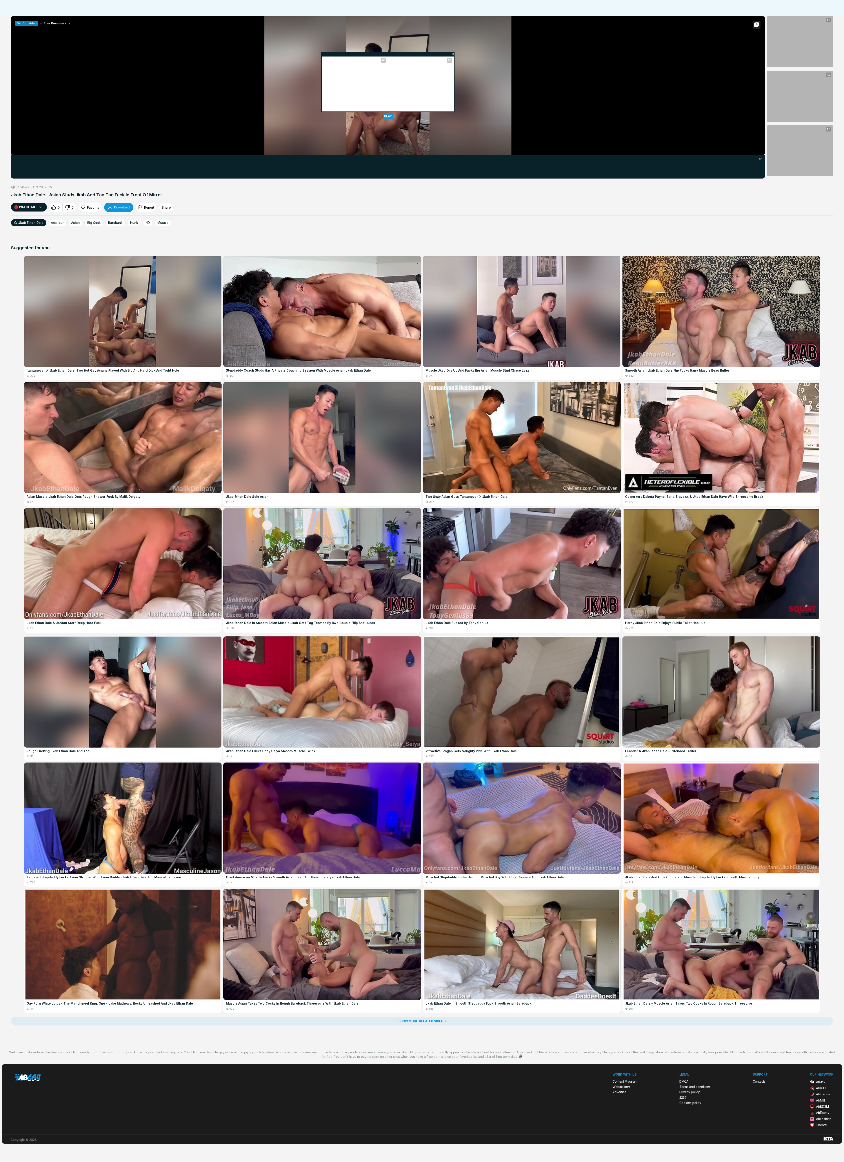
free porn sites (507, 1056)
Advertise (619, 1092)
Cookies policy (690, 1103)
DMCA (683, 1081)
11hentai (821, 1125)
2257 (683, 1097)
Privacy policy (689, 1092)
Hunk (134, 222)
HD (148, 222)
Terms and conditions (695, 1087)
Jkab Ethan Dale (31, 222)
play (388, 116)
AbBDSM (822, 1106)
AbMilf (820, 1100)
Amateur (57, 222)
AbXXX (821, 1088)
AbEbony (822, 1113)
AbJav (820, 1082)
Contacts (759, 1081)
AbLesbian (823, 1119)
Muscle (163, 222)
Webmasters (622, 1087)
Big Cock (94, 222)
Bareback (115, 222)
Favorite (93, 207)
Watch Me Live (31, 207)
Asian (75, 222)
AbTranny (823, 1094)
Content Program (625, 1081)
